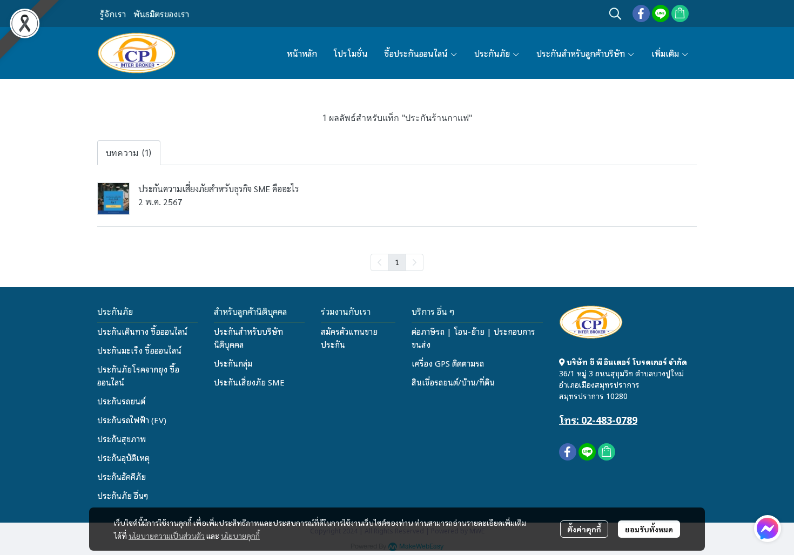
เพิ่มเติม (666, 53)
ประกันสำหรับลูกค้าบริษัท (581, 53)
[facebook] (641, 13)
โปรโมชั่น (350, 53)
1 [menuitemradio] (397, 262)
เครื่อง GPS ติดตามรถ (448, 362)
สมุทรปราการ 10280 (593, 395)
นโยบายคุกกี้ (240, 535)
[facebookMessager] (767, 528)
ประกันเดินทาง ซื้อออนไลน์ (142, 330)
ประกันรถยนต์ (121, 400)
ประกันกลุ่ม (233, 362)
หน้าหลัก (302, 53)
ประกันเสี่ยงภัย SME (249, 381)
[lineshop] (680, 13)
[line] (660, 13)
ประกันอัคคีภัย (121, 476)
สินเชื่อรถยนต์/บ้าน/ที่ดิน (453, 381)
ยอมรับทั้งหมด (649, 529)
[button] (615, 13)
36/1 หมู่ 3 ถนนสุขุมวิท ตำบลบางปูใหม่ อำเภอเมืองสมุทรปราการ (621, 378)
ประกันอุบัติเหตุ (123, 457)
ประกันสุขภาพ (121, 438)
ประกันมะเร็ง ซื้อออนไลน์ (139, 349)
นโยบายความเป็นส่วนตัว (167, 535)
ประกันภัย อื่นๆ (122, 495)
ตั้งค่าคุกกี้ (584, 529)
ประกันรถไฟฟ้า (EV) (131, 419)
